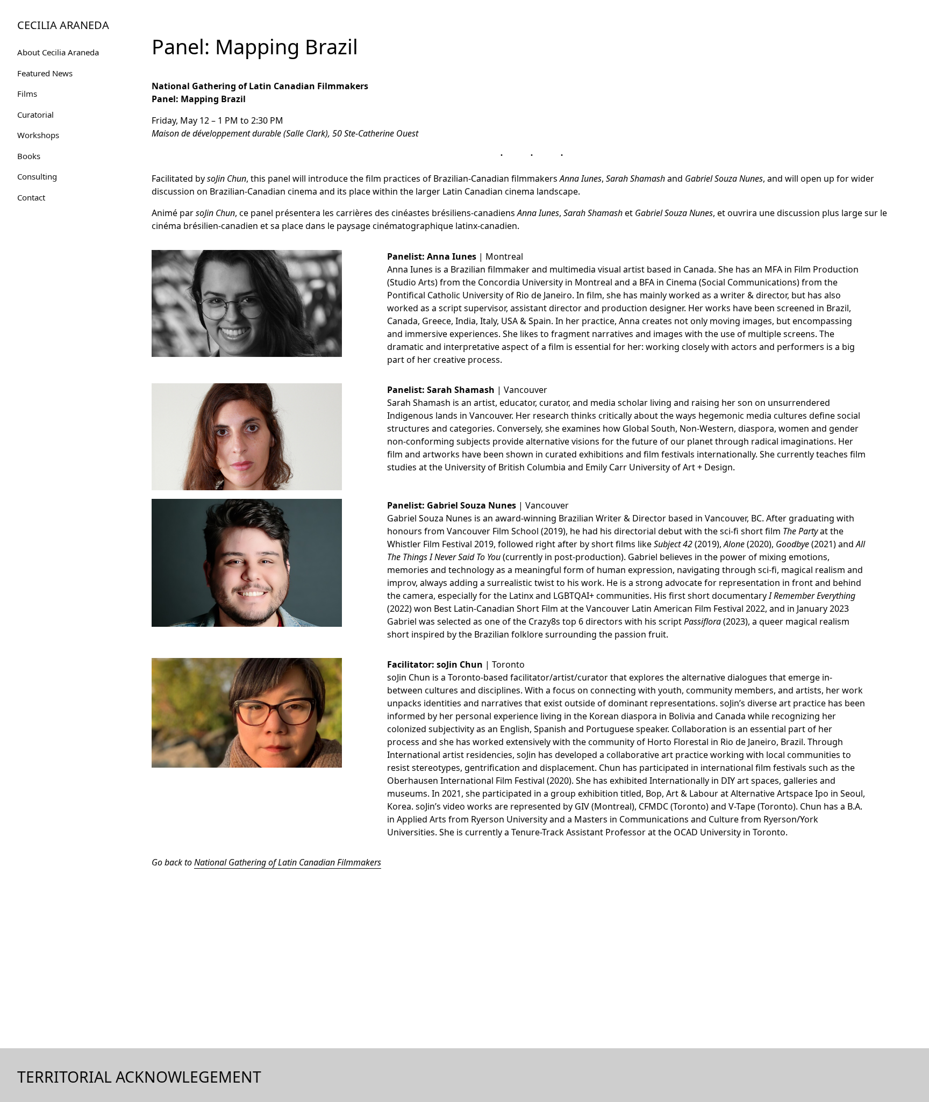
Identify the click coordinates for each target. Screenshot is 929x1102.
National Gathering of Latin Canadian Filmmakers (287, 862)
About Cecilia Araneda (58, 52)
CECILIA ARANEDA (63, 25)
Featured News (45, 73)
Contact (31, 197)
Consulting (37, 176)
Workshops (38, 135)
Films (27, 93)
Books (28, 156)
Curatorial (35, 114)
